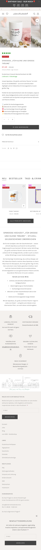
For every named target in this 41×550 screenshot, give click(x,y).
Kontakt (4, 424)
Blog (3, 431)
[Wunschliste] (7, 14)
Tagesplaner (6, 448)
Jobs (3, 427)
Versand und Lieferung (9, 474)
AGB (3, 481)
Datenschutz (6, 484)
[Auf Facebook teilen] (8, 148)
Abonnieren (10, 417)
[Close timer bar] (39, 1)
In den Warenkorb (20, 127)
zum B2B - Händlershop (9, 434)
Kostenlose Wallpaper (9, 444)
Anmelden (20, 543)
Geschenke (5, 451)
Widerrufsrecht (6, 478)
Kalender (5, 454)
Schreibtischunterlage (9, 457)
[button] (6, 53)
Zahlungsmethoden (8, 471)
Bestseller (15, 178)
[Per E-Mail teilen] (16, 148)
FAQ (3, 468)
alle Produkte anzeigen (20, 221)
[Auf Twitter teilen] (11, 148)
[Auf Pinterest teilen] (14, 148)
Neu (4, 178)
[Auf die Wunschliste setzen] (23, 186)
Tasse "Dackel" (14, 211)
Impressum (5, 487)
